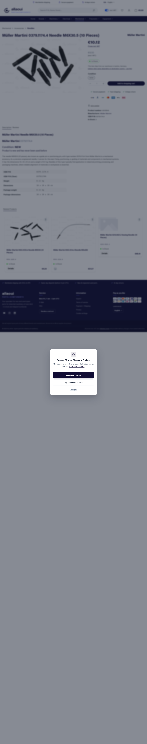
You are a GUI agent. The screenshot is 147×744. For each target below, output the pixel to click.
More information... (76, 366)
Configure (73, 389)
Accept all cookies (73, 375)
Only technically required (73, 382)
